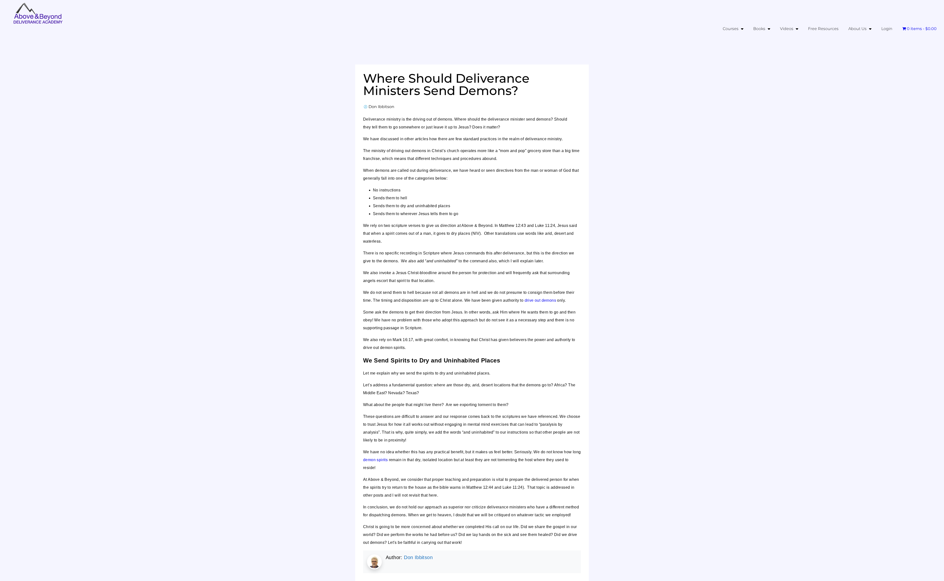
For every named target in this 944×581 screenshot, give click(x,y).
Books (759, 28)
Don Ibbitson (418, 557)
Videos (786, 28)
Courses (730, 28)
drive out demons (540, 300)
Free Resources (823, 28)
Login (886, 28)
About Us (857, 28)
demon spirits (375, 460)
